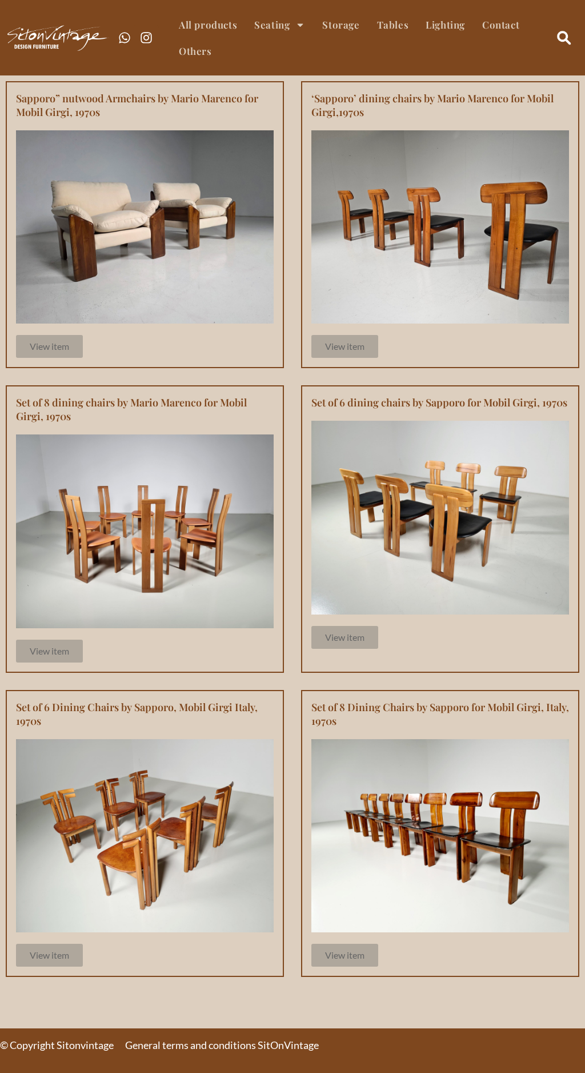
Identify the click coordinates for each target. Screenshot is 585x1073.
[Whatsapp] (124, 37)
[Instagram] (146, 37)
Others (195, 51)
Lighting (445, 24)
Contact (500, 24)
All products (208, 24)
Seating (272, 24)
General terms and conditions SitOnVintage (222, 1045)
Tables (393, 24)
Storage (340, 24)
